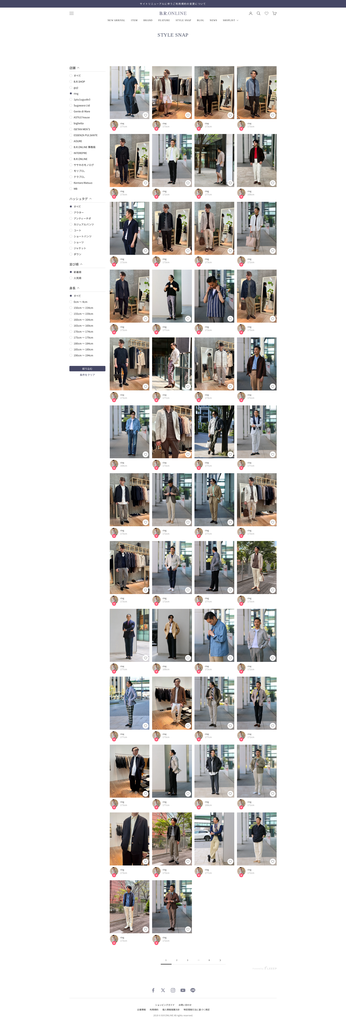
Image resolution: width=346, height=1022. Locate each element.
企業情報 (141, 1009)
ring (122, 123)
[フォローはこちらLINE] (193, 990)
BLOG (200, 20)
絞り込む (87, 368)
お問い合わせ (185, 1004)
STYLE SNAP (183, 20)
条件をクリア (87, 375)
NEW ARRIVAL (116, 20)
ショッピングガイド (165, 1004)
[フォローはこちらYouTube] (183, 990)
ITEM (134, 20)
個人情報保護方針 (171, 1009)
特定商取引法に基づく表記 (197, 1009)
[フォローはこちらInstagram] (173, 990)
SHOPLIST (229, 20)
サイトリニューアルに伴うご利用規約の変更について (173, 3)
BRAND (148, 20)
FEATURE (164, 20)
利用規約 (154, 1009)
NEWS (213, 20)
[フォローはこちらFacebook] (153, 990)
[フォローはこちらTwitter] (163, 990)
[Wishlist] (266, 13)
